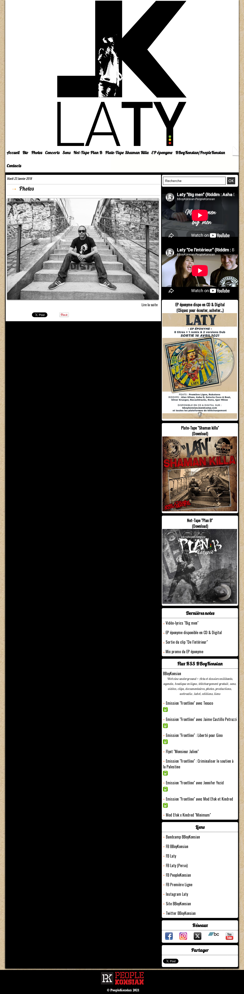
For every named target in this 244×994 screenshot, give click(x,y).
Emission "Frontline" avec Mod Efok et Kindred (199, 799)
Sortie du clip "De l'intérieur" (187, 642)
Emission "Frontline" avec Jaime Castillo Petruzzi (201, 719)
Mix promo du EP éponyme (184, 651)
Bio (25, 152)
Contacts (14, 165)
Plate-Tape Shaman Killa (126, 152)
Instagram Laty (177, 894)
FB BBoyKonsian (177, 846)
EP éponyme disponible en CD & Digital (194, 632)
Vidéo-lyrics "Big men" (182, 623)
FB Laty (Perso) (177, 865)
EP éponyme (162, 152)
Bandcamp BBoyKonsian (183, 837)
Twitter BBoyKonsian (181, 913)
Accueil (13, 152)
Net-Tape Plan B (87, 152)
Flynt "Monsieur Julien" (182, 751)
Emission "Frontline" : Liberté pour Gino (194, 735)
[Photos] (83, 199)
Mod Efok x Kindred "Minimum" (188, 815)
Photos (36, 152)
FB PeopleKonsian (178, 875)
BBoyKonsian (172, 673)
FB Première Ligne (179, 884)
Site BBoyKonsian (178, 903)
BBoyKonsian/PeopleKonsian (200, 152)
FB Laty (171, 856)
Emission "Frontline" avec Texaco (189, 703)
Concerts (52, 152)
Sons (66, 152)
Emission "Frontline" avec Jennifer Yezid (195, 783)
